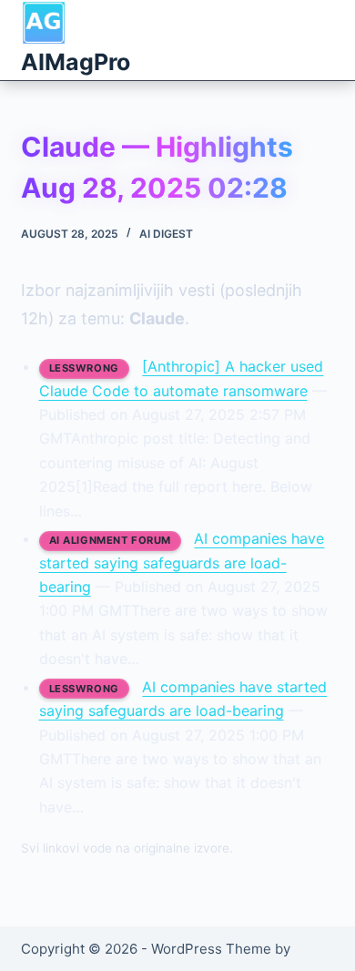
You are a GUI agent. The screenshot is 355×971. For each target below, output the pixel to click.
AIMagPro (75, 62)
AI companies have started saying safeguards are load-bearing (182, 562)
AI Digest (166, 233)
